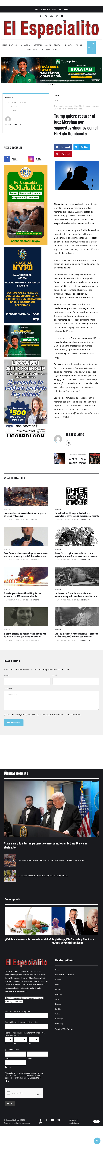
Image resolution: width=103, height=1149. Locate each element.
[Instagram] (57, 16)
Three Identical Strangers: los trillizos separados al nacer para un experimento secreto (77, 514)
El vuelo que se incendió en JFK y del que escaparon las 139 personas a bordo (22, 595)
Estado (29, 1058)
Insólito (57, 100)
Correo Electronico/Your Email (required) (22, 1022)
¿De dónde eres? (12, 1049)
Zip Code (8, 1067)
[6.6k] (31, 159)
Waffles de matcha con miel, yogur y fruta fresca (43, 876)
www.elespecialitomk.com (17, 991)
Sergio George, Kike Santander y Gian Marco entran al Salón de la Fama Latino (26, 940)
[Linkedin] (62, 16)
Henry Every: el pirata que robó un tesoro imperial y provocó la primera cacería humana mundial (76, 556)
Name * (7, 675)
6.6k (38, 158)
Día (6, 1043)
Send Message (13, 722)
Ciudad (7, 1058)
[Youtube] (51, 16)
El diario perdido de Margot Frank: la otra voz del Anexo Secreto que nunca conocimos (25, 635)
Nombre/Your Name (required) (18, 1011)
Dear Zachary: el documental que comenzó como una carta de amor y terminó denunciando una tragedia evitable (26, 556)
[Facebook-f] (41, 16)
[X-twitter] (46, 16)
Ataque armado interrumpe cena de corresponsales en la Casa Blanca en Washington (45, 845)
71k (14, 158)
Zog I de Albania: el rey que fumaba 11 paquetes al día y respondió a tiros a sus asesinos (76, 635)
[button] (2, 69)
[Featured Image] (26, 496)
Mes (15, 1043)
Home (56, 95)
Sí (8, 1081)
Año (30, 1043)
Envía (9, 1103)
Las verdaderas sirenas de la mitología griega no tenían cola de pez (25, 514)
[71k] (7, 159)
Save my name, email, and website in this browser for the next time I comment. (44, 714)
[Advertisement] (51, 749)
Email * (56, 675)
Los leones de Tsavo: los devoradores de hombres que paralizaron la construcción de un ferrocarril (76, 596)
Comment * (8, 688)
